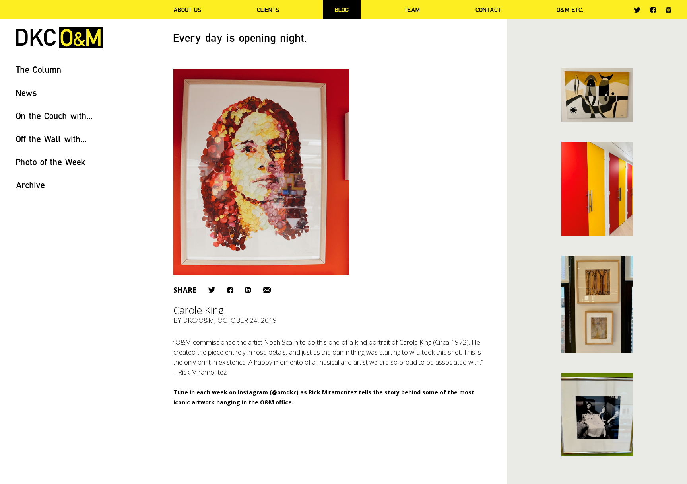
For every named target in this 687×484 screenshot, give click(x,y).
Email (267, 290)
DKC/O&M (59, 37)
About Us (187, 10)
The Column (39, 69)
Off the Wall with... (51, 138)
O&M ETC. (570, 10)
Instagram (668, 10)
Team (412, 10)
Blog (342, 10)
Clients (268, 10)
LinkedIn (248, 290)
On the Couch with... (54, 115)
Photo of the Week (50, 161)
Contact (488, 10)
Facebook (653, 10)
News (26, 92)
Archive (30, 185)
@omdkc (284, 392)
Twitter (637, 10)
